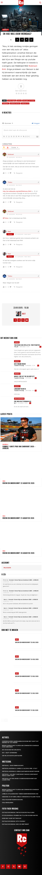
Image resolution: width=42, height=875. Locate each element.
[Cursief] (6, 136)
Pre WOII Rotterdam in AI (22, 401)
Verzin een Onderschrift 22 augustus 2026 (18, 483)
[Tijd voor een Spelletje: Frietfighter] (7, 346)
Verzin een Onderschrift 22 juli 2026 (26, 693)
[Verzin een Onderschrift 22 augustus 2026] (21, 466)
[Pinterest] (27, 40)
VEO (3, 481)
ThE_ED (16, 346)
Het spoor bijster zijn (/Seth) (11, 749)
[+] (28, 136)
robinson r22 (25, 103)
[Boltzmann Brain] (7, 365)
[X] (22, 40)
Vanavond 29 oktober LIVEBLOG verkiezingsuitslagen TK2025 (21, 796)
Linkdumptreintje (20, 389)
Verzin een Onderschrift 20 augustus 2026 (18, 553)
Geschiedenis (19, 398)
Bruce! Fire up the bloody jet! (24, 376)
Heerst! (5, 29)
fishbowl (11, 154)
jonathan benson (15, 103)
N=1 (15, 403)
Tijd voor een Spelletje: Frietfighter (27, 345)
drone (19, 100)
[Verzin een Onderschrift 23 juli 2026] (8, 675)
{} (26, 136)
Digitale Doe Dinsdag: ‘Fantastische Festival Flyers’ (18, 812)
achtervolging (12, 100)
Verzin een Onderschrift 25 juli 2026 (26, 642)
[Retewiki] (25, 866)
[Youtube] (27, 320)
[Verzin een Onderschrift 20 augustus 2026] (21, 536)
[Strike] (11, 136)
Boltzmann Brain (20, 364)
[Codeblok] (21, 136)
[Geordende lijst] (14, 136)
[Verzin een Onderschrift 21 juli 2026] (8, 708)
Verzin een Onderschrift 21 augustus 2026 (18, 518)
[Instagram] (19, 320)
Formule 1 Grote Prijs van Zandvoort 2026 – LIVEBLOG (18, 447)
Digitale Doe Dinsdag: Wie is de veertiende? (15, 824)
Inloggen (36, 123)
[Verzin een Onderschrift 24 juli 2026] (8, 658)
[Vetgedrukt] (4, 136)
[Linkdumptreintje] (7, 390)
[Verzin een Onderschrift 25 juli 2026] (8, 641)
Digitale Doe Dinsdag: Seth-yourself (13, 821)
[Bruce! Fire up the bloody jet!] (7, 377)
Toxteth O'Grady (19, 365)
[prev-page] (3, 720)
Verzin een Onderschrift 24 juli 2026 (27, 659)
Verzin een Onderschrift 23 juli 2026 (26, 676)
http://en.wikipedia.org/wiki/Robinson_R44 (17, 191)
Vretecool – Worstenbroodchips (12, 765)
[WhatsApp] (31, 40)
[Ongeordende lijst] (16, 136)
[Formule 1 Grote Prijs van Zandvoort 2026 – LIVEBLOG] (21, 429)
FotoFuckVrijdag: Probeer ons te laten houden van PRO (20, 815)
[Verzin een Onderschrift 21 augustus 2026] (21, 501)
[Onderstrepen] (9, 136)
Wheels (5, 444)
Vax (5, 599)
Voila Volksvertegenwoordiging (12, 799)
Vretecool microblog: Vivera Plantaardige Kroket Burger (20, 771)
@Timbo (5, 218)
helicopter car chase (28, 100)
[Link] (23, 136)
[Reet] (19, 313)
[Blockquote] (18, 136)
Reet (9, 231)
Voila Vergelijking (7, 802)
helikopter (5, 103)
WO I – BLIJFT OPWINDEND (9, 752)
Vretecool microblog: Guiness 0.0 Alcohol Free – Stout (19, 768)
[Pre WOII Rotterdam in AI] (7, 402)
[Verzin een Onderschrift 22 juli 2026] (8, 691)
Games (17, 342)
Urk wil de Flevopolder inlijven (12, 755)
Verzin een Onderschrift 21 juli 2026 (26, 710)
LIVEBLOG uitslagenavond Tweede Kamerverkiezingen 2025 (20, 794)
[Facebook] (17, 40)
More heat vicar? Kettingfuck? (11, 818)
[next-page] (6, 720)
